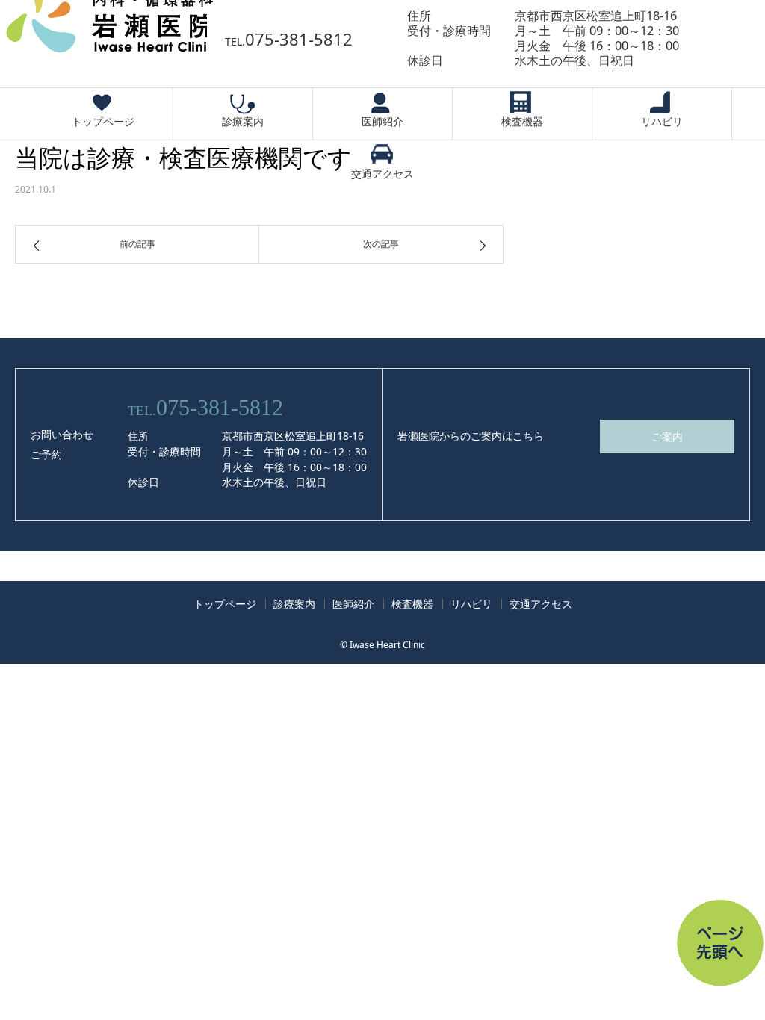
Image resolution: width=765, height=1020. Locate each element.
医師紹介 (382, 121)
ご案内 (667, 436)
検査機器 (522, 121)
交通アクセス (382, 174)
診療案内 (243, 121)
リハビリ (662, 121)
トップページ (103, 121)
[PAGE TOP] (694, 917)
